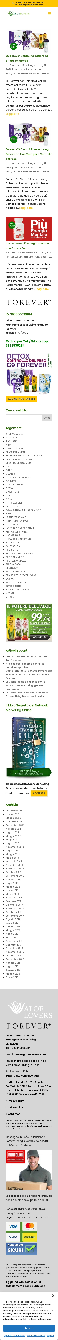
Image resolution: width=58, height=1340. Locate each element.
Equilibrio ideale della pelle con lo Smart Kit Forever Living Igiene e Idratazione (25, 685)
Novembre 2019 (15, 846)
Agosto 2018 (13, 879)
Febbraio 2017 (14, 941)
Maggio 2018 (13, 886)
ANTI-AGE (11, 441)
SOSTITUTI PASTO (16, 582)
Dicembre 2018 (14, 865)
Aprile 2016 (12, 977)
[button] (53, 1295)
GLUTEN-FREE (28, 73)
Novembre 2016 (15, 952)
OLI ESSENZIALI (14, 546)
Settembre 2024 (15, 810)
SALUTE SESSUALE (15, 571)
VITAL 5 (10, 597)
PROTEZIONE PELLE (16, 560)
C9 (15, 69)
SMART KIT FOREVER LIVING (21, 575)
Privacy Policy (15, 1101)
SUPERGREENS (13, 586)
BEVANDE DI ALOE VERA (19, 462)
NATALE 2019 (13, 535)
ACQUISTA (39, 793)
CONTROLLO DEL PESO (18, 477)
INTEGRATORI (14, 256)
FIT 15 (9, 499)
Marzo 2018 (12, 894)
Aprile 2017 (12, 933)
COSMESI (11, 481)
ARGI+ (9, 444)
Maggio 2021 (13, 839)
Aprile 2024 (12, 814)
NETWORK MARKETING (18, 539)
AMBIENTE (11, 437)
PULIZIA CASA (13, 564)
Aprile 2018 (12, 890)
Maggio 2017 (13, 930)
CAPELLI (10, 470)
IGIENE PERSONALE (16, 517)
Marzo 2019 (12, 857)
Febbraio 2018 (14, 897)
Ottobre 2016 (13, 955)
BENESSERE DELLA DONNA (19, 459)
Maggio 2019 (13, 854)
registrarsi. (13, 1217)
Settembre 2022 (15, 825)
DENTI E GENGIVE (15, 484)
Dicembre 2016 (14, 948)
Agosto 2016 (13, 962)
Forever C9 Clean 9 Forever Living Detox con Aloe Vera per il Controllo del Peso (29, 154)
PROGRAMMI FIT (15, 557)
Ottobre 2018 (13, 872)
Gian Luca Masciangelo (23, 65)
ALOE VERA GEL (14, 434)
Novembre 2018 (15, 868)
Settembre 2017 (15, 915)
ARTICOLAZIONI (14, 448)
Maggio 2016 (13, 973)
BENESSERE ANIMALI (16, 452)
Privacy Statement (36, 1335)
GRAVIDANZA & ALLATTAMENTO (24, 510)
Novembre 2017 (15, 908)
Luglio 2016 (12, 966)
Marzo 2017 (12, 937)
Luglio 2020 (12, 843)
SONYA (10, 578)
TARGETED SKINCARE (17, 589)
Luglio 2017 (12, 923)
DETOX (16, 73)
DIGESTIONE (12, 491)
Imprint (50, 1335)
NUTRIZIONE (44, 73)
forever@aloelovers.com (29, 1054)
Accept (29, 1328)
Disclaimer (13, 1114)
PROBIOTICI (12, 549)
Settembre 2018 (15, 875)
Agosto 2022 (13, 828)
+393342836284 (20, 1048)
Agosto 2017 (13, 919)
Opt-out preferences (14, 1335)
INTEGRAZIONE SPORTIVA (38, 256)
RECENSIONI (12, 568)
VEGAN (10, 593)
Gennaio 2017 (14, 944)
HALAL (9, 513)
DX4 (8, 495)
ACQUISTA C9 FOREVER (21, 398)
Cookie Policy (14, 1107)
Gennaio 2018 (14, 901)
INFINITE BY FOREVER (17, 520)
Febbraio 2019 (14, 861)
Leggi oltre (12, 114)
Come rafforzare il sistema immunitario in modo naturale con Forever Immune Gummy (29, 674)
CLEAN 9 (22, 69)
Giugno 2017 (13, 926)
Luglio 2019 (12, 850)
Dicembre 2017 (14, 904)
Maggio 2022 (13, 836)
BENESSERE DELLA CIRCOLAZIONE (24, 455)
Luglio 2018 (12, 883)
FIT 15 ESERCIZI (14, 502)
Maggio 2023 (13, 818)
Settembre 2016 (15, 959)
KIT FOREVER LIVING (17, 531)
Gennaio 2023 (14, 821)
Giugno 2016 (13, 970)
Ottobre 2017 (13, 912)
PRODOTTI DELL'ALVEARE (19, 553)
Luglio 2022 (12, 832)
